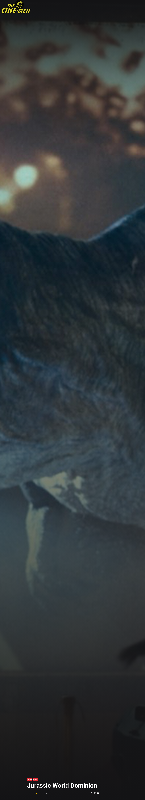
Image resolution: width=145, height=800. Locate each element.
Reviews (35, 779)
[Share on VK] (98, 793)
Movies (30, 779)
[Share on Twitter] (95, 793)
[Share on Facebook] (92, 793)
